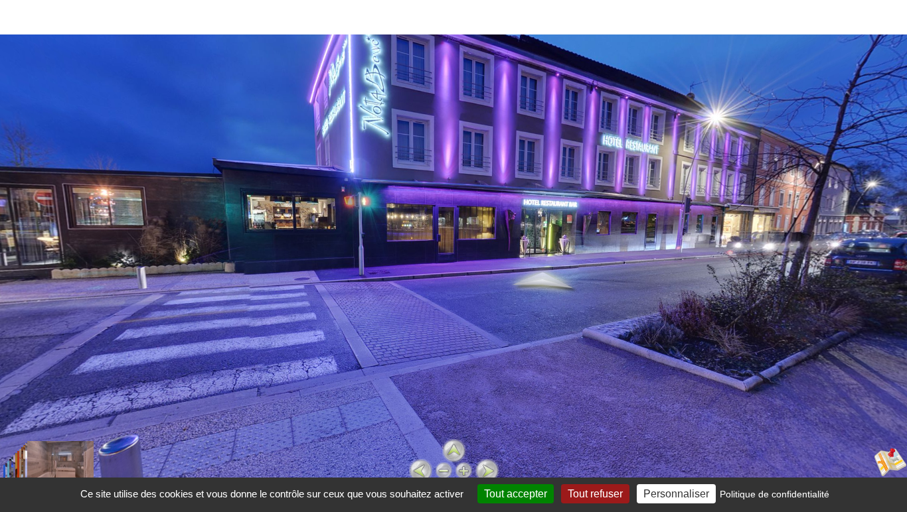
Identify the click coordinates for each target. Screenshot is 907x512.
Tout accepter (515, 493)
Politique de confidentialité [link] (774, 494)
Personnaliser (676, 493)
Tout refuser (595, 493)
